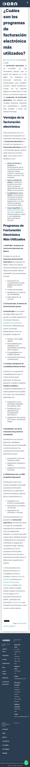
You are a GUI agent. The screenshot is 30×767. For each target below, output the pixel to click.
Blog (3, 667)
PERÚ (3, 733)
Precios (4, 659)
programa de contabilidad (12, 323)
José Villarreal (11, 60)
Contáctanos (17, 602)
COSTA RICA (5, 741)
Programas (5, 655)
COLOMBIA (5, 745)
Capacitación (6, 663)
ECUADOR (5, 729)
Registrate (5, 677)
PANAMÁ (4, 753)
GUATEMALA (5, 749)
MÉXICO (4, 737)
